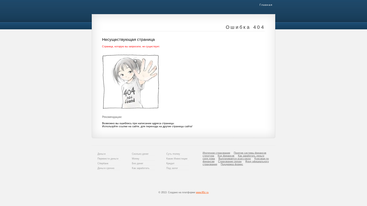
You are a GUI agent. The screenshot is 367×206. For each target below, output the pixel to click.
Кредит (170, 163)
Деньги (101, 153)
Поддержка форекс (232, 164)
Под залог (172, 168)
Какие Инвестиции (176, 158)
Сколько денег (140, 153)
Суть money (173, 153)
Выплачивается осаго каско (234, 158)
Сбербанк (102, 163)
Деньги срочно (105, 168)
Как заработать (140, 168)
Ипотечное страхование (216, 152)
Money (135, 158)
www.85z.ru (202, 192)
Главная (266, 4)
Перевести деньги (107, 158)
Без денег (137, 163)
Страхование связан (230, 161)
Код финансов (226, 155)
